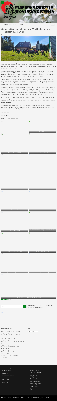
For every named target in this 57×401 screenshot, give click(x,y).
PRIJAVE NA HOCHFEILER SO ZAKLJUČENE (10, 331)
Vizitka (28, 397)
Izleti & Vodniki (16, 397)
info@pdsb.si (5, 382)
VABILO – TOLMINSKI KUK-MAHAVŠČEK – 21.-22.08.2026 (10, 347)
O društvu (3, 397)
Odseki (9, 397)
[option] (29, 25)
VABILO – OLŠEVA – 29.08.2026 (8, 338)
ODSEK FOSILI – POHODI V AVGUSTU (9, 355)
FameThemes (53, 398)
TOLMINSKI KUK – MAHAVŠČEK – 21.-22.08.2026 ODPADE (12, 342)
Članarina (47, 397)
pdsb (2, 34)
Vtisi (10, 299)
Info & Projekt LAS (35, 397)
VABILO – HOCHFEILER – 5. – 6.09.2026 (14, 24)
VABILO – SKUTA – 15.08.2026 (8, 351)
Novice (22, 397)
